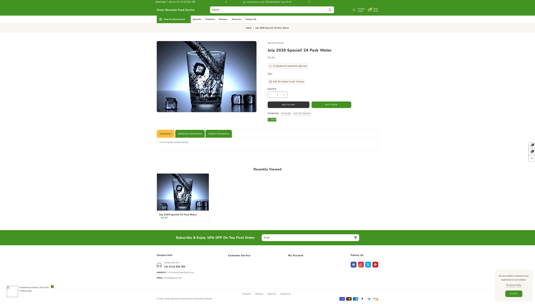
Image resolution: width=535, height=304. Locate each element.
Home (249, 28)
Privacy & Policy (513, 285)
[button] (371, 10)
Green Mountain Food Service (179, 299)
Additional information (190, 133)
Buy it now (331, 105)
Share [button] (273, 119)
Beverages (286, 113)
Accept (514, 294)
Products (246, 294)
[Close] (52, 286)
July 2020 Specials (302, 113)
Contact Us (285, 294)
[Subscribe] (355, 237)
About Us (271, 294)
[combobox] (272, 10)
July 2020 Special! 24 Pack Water (178, 214)
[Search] (330, 10)
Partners (259, 294)
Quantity (272, 89)
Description (166, 133)
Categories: (273, 113)
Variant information (218, 133)
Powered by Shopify (202, 299)
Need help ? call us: (165, 2)
